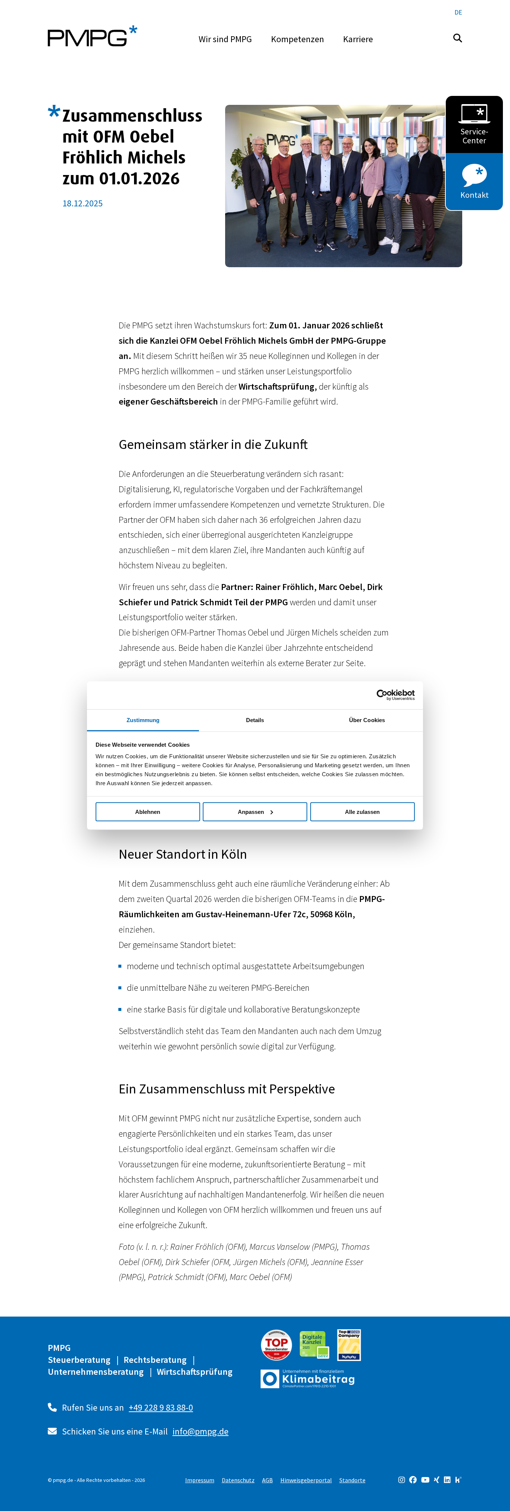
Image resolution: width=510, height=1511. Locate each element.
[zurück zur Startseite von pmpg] (92, 35)
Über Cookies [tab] (367, 720)
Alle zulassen (362, 811)
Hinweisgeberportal (306, 1480)
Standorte (352, 1480)
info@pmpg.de (200, 1431)
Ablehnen (147, 811)
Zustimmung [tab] (143, 720)
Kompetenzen (297, 39)
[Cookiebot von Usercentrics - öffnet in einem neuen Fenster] (382, 695)
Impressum (199, 1480)
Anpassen (251, 811)
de (458, 12)
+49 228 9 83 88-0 (161, 1407)
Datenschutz (238, 1480)
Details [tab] (255, 720)
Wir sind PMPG (225, 39)
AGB (267, 1480)
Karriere (358, 39)
